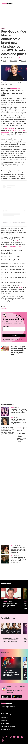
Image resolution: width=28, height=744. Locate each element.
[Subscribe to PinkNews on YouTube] (14, 737)
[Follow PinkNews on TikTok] (10, 737)
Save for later (13, 60)
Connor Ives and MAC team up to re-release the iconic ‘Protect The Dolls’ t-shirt (11, 639)
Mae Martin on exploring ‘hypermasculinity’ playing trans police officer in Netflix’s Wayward (18, 560)
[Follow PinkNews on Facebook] (7, 737)
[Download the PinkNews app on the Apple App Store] (6, 696)
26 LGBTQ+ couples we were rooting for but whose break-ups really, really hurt (18, 351)
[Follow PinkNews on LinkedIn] (3, 741)
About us (4, 711)
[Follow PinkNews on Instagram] (18, 737)
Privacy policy (5, 729)
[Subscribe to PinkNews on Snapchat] (22, 737)
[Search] (23, 3)
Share (4, 60)
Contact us (4, 717)
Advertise (4, 720)
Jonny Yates (19, 58)
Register (14, 335)
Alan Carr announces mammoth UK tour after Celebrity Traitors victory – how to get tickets (22, 436)
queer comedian (9, 128)
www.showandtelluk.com (13, 246)
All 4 (20, 287)
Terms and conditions (8, 726)
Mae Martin (15, 88)
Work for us (5, 723)
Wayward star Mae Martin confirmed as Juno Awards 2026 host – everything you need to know (18, 421)
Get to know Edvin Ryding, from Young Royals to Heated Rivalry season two (10, 605)
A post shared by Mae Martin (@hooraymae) (14, 222)
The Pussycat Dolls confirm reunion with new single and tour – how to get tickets (19, 411)
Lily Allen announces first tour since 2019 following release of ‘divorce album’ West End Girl (18, 550)
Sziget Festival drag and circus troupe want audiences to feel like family (11, 674)
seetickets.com (6, 241)
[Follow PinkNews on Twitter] (3, 737)
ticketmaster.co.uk (20, 241)
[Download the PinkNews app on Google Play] (17, 696)
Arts (3, 28)
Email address (8, 326)
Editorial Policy (6, 714)
